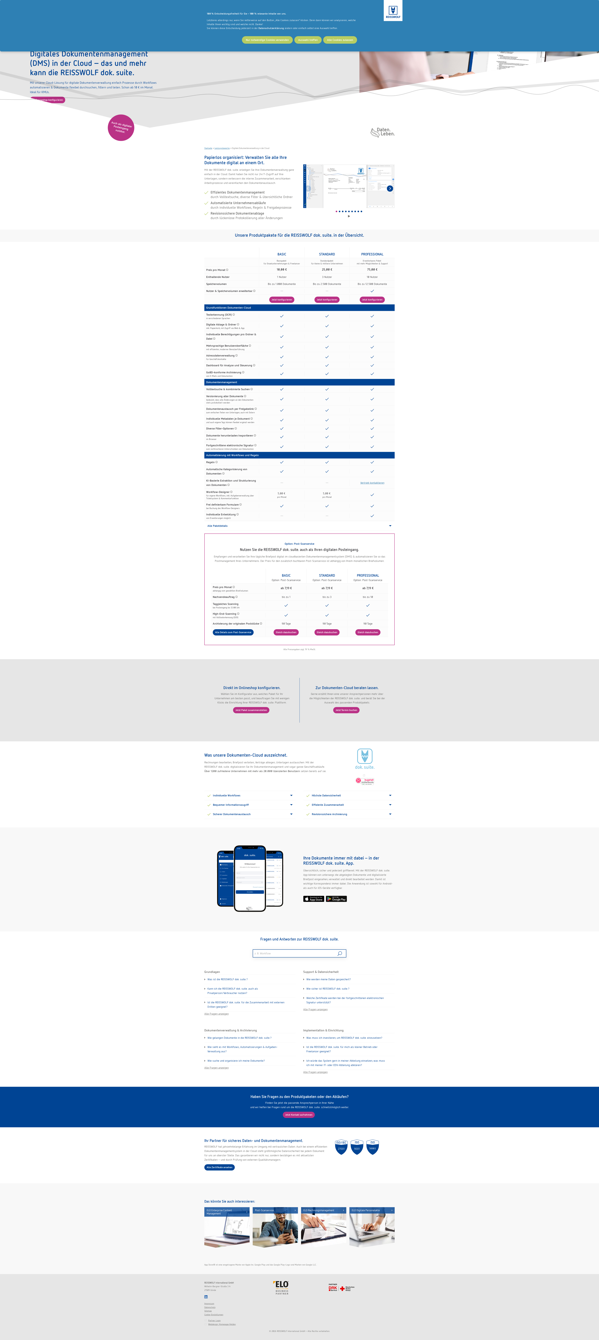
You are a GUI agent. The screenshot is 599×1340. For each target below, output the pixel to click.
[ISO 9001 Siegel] (357, 1147)
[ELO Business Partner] (281, 1287)
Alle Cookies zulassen (340, 39)
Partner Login (214, 1320)
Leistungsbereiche (222, 148)
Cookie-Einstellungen (213, 1314)
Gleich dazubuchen (286, 632)
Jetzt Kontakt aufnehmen (298, 1114)
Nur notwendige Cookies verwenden (267, 39)
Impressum (209, 1303)
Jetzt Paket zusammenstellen (251, 710)
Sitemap (208, 1311)
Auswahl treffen (308, 39)
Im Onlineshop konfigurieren (47, 99)
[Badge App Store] (313, 899)
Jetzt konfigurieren (282, 299)
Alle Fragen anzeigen (216, 1013)
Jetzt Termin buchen (346, 710)
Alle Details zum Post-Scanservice (233, 632)
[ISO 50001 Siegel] (372, 1147)
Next (390, 188)
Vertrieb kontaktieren (372, 482)
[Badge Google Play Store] (336, 899)
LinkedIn (206, 1296)
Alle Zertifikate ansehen (219, 1167)
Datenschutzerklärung (271, 28)
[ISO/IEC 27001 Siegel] (341, 1147)
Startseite (208, 148)
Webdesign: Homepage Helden (222, 1324)
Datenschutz (209, 1307)
